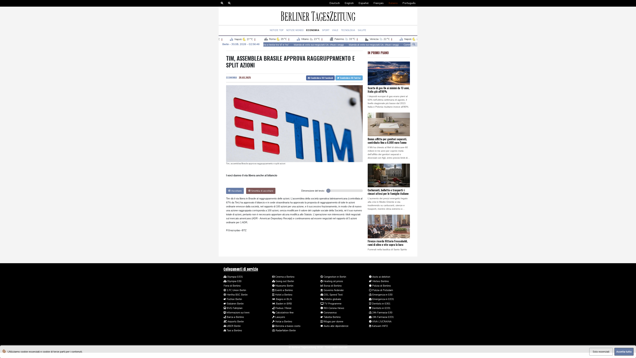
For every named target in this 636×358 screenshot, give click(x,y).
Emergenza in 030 (382, 294)
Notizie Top (277, 30)
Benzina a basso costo (287, 326)
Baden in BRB (283, 303)
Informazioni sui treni (237, 312)
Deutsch (334, 3)
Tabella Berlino (332, 317)
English (349, 3)
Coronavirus (330, 312)
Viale (335, 30)
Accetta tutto (624, 351)
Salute (362, 30)
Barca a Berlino (235, 317)
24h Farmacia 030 (381, 312)
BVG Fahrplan (234, 308)
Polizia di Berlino (381, 285)
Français (378, 3)
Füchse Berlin (234, 299)
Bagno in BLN (283, 299)
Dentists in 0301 (381, 303)
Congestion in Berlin (334, 276)
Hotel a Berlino (283, 294)
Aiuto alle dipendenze (335, 326)
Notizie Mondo (295, 30)
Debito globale (332, 299)
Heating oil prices (333, 281)
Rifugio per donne (333, 321)
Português (409, 3)
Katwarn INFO (379, 326)
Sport (325, 30)
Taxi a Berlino (234, 330)
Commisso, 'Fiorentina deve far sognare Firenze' (399, 44)
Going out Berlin (284, 281)
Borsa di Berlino (332, 285)
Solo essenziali (601, 351)
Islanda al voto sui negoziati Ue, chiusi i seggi (288, 44)
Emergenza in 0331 (382, 299)
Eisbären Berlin (235, 303)
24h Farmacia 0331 (382, 317)
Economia (312, 30)
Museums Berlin (284, 285)
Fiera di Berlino (232, 285)
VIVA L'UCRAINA (381, 321)
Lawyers (280, 317)
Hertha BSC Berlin (237, 294)
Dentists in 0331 (381, 308)
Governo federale (333, 290)
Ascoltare (236, 190)
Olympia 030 (233, 281)
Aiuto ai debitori (380, 276)
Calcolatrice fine (284, 312)
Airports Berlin (235, 321)
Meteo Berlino (380, 281)
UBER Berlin (233, 326)
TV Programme (333, 303)
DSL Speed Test (333, 294)
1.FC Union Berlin (236, 290)
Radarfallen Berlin (285, 330)
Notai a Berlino (283, 321)
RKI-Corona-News (333, 308)
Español (364, 3)
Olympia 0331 (234, 276)
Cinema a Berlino (284, 276)
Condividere (321, 77)
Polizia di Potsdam (382, 290)
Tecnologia (348, 30)
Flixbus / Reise (283, 308)
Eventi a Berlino (283, 290)
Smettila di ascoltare (262, 190)
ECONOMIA (231, 77)
